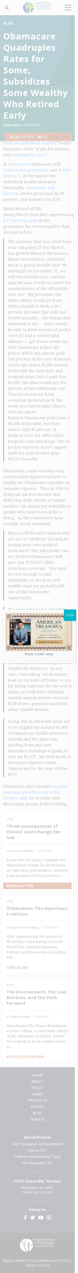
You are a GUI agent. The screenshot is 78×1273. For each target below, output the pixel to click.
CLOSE (70, 615)
